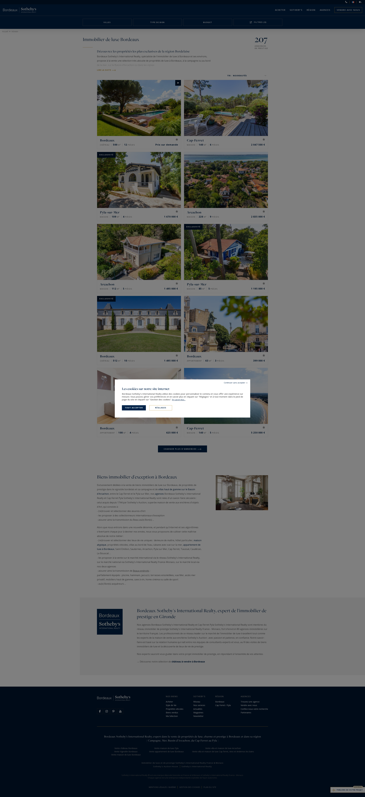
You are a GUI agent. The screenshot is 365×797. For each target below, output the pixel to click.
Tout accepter (134, 407)
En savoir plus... (178, 399)
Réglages (160, 407)
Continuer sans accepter (234, 382)
